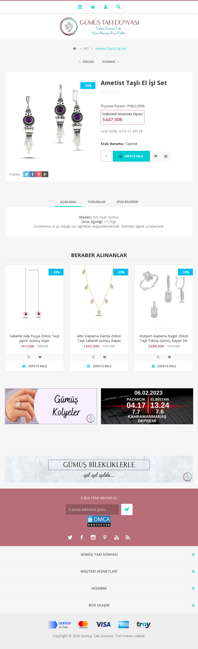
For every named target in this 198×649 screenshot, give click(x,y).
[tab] (68, 202)
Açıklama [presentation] (68, 202)
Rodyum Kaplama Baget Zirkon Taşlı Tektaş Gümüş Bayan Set (163, 338)
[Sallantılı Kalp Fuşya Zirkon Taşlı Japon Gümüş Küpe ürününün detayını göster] (34, 294)
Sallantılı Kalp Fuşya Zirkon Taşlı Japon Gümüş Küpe (34, 338)
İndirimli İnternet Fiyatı (122, 114)
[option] (34, 322)
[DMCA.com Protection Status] (99, 526)
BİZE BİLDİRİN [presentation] (127, 202)
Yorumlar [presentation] (96, 202)
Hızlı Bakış (28, 357)
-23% (88, 85)
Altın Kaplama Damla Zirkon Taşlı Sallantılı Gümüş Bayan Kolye (99, 340)
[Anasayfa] (74, 48)
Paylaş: (15, 174)
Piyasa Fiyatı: (113, 106)
